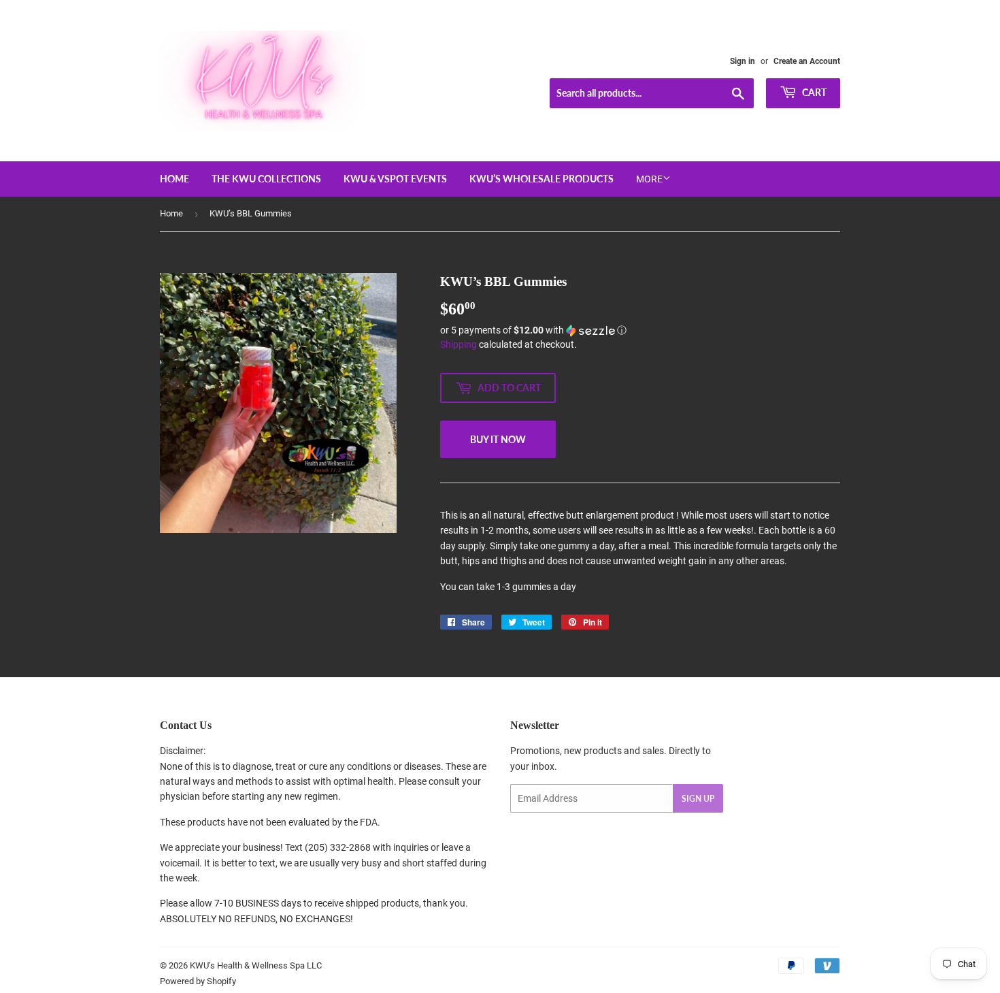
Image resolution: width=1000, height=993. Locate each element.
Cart (813, 92)
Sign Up (698, 799)
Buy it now (498, 439)
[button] (640, 330)
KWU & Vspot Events (395, 178)
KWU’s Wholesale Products (541, 178)
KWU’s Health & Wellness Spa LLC (256, 965)
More (649, 179)
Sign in (742, 61)
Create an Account (806, 61)
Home (174, 178)
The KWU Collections (266, 178)
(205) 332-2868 (338, 847)
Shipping (458, 344)
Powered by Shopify (198, 981)
